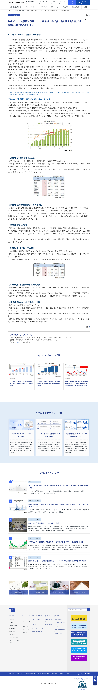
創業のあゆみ (13, 625)
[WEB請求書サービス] (18, 587)
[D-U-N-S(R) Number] (79, 626)
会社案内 (85, 7)
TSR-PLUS (44, 7)
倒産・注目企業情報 (15, 7)
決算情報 (12, 634)
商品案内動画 (48, 625)
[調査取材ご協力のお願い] (59, 587)
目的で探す (26, 626)
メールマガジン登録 (59, 622)
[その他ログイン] (79, 634)
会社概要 (12, 619)
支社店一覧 (13, 631)
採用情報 (56, 616)
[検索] (89, 609)
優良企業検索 (75, 7)
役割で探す (26, 632)
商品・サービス (55, 7)
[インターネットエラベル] (79, 649)
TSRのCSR (13, 628)
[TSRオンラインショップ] (79, 641)
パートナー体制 (14, 637)
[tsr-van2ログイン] (79, 618)
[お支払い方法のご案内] (38, 587)
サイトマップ (58, 626)
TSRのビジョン (14, 622)
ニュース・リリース (37, 628)
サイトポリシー (18, 342)
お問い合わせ (58, 619)
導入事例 (65, 7)
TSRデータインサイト (31, 7)
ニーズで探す (26, 629)
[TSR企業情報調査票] (79, 657)
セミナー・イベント (37, 631)
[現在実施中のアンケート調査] (79, 587)
